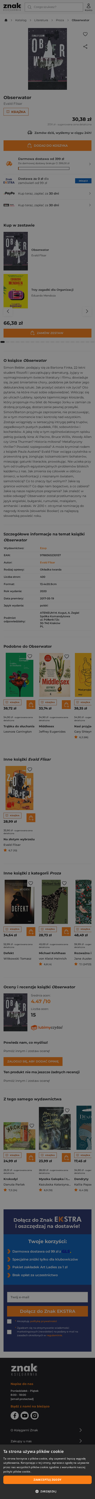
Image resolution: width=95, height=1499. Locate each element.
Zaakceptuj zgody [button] (47, 1480)
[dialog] (47, 1472)
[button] (47, 1491)
